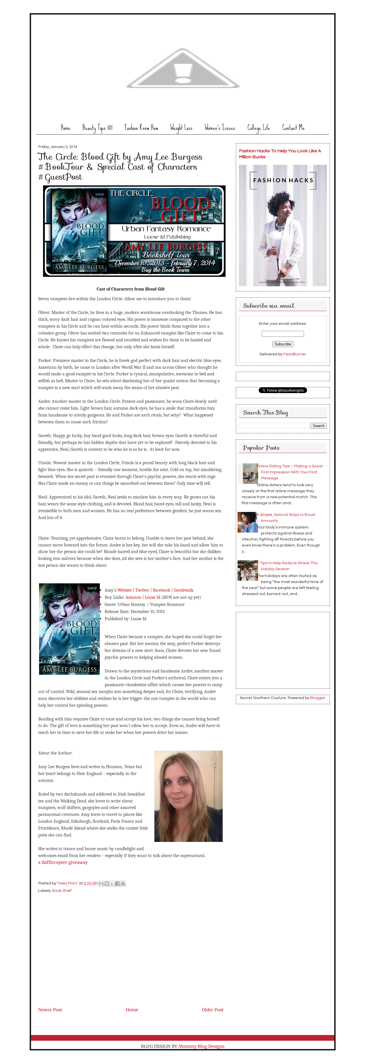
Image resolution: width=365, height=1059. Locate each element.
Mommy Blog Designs (201, 1046)
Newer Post (50, 1009)
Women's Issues (220, 127)
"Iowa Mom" (68, 883)
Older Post (213, 1009)
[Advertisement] (81, 966)
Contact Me (293, 127)
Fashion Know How (141, 127)
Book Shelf (62, 891)
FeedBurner (294, 354)
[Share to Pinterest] (123, 883)
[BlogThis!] (107, 883)
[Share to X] (112, 883)
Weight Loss (181, 127)
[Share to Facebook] (117, 883)
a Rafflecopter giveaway (63, 862)
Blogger (317, 698)
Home (65, 127)
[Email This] (101, 883)
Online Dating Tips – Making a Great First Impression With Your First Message (290, 472)
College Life (259, 127)
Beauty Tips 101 (97, 127)
